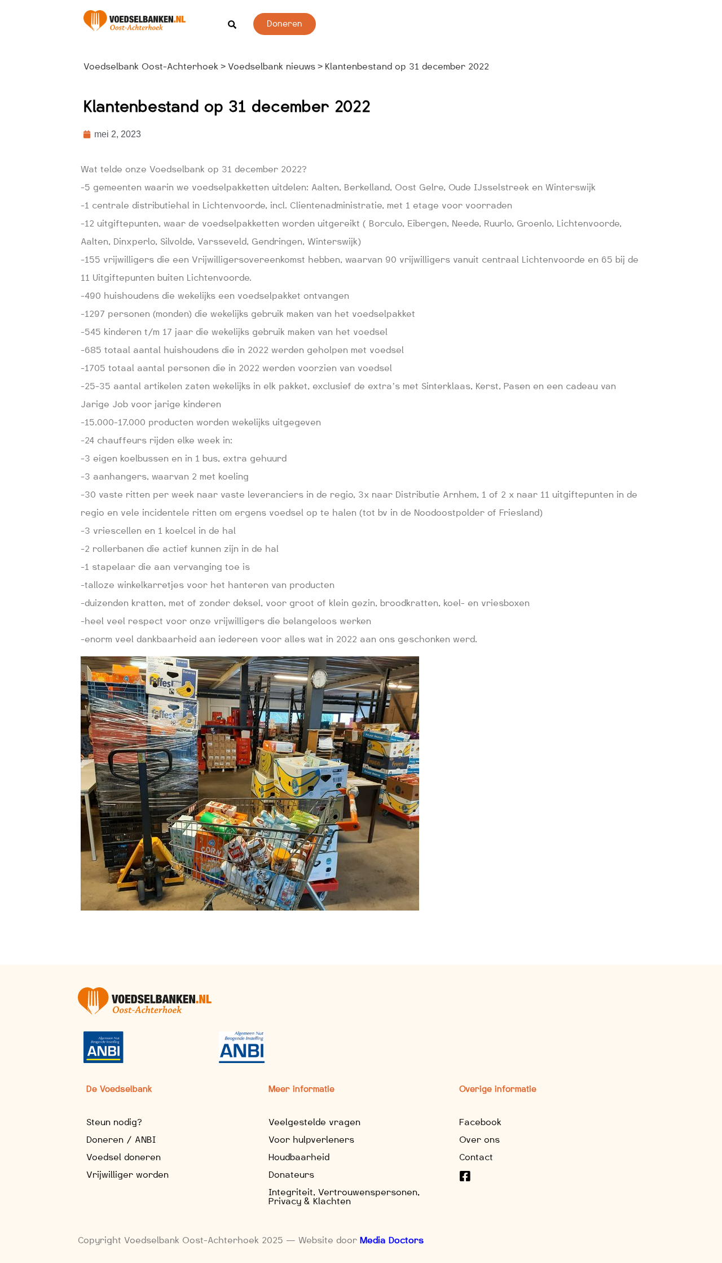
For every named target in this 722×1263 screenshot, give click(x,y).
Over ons (479, 1139)
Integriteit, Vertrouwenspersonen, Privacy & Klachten (344, 1197)
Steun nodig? (114, 1122)
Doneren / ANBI (121, 1139)
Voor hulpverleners (311, 1139)
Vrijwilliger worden (127, 1174)
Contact (476, 1157)
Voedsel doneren (123, 1157)
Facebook (480, 1122)
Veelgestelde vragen (314, 1122)
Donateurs (291, 1174)
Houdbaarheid (298, 1157)
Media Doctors (392, 1240)
